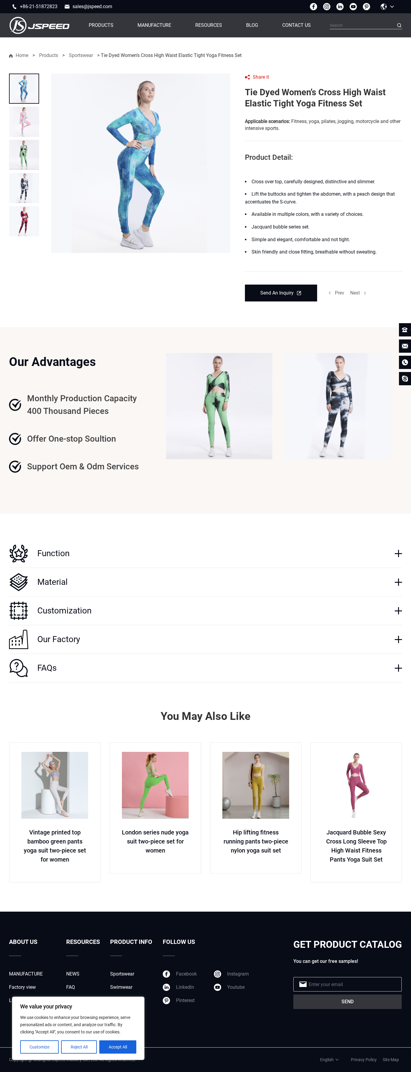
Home (22, 55)
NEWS (72, 974)
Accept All (118, 1047)
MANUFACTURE (154, 25)
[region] (78, 1028)
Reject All (79, 1047)
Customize (39, 1047)
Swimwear (121, 987)
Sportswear (81, 55)
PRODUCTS (101, 25)
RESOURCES (208, 25)
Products (48, 55)
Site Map (391, 1059)
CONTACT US (296, 25)
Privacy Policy (364, 1059)
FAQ (70, 987)
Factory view (22, 987)
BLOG (252, 25)
